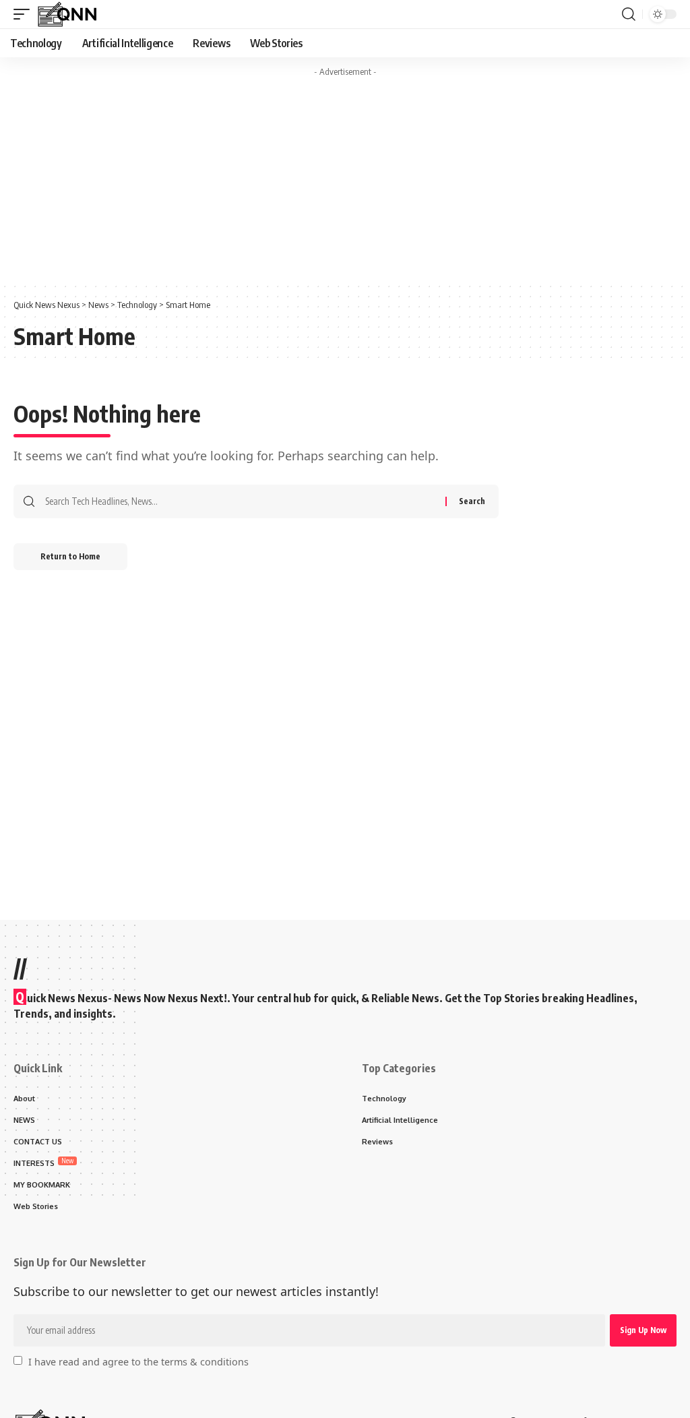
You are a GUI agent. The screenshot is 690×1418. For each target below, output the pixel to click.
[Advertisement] (345, 177)
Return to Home (70, 556)
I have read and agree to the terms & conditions (138, 1361)
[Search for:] (240, 501)
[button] (24, 14)
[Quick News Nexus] (66, 14)
